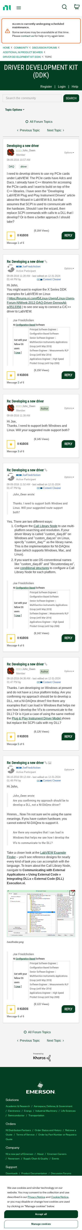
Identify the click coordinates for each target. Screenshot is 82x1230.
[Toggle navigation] (20, 8)
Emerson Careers (56, 1154)
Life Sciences (68, 1110)
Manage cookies (41, 1224)
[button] (11, 236)
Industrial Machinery (46, 1110)
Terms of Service (25, 1134)
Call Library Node (45, 526)
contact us (27, 36)
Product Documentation (34, 1173)
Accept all (41, 1214)
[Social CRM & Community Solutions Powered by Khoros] (42, 1057)
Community (21, 47)
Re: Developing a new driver (25, 262)
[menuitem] (64, 8)
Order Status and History (48, 1130)
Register (46, 86)
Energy (28, 1110)
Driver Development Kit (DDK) (22, 56)
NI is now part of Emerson (19, 1154)
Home (6, 47)
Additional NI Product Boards (23, 52)
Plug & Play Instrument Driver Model (37, 718)
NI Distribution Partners (18, 1130)
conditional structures (34, 568)
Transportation (36, 1115)
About (40, 1154)
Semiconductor (16, 1115)
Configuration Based (25, 324)
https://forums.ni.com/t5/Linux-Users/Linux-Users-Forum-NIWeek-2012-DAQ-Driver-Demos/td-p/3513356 (41, 303)
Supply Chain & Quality (35, 1158)
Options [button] (68, 152)
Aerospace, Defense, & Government (53, 1106)
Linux (17, 352)
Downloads (12, 1173)
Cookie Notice (59, 1197)
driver (24, 166)
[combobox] (32, 98)
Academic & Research (18, 1106)
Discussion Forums (44, 47)
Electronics (14, 1110)
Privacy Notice (36, 1197)
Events (55, 1158)
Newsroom (14, 1158)
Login (62, 86)
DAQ (11, 166)
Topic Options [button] (13, 109)
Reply (68, 235)
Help (75, 86)
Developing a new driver (23, 146)
